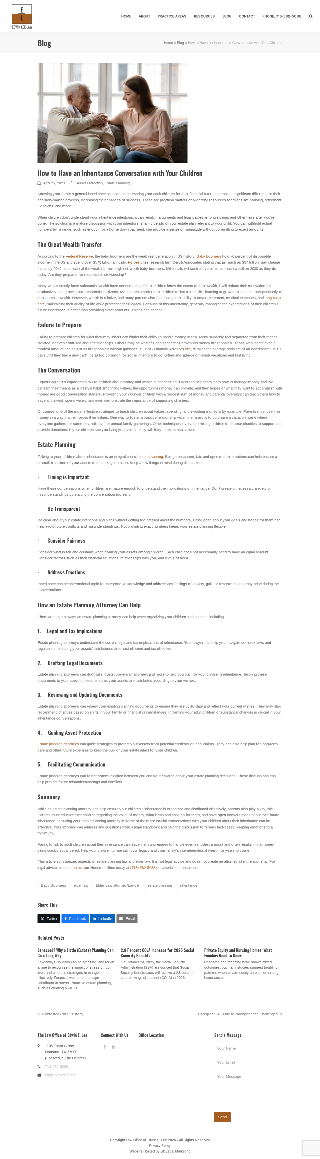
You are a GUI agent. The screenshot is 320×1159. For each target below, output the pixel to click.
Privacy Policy (160, 1146)
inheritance (188, 885)
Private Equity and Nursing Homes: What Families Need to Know (238, 953)
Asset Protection (90, 183)
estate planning (150, 456)
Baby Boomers (53, 885)
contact (76, 867)
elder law (81, 885)
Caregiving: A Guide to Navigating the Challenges (238, 1014)
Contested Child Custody (61, 1014)
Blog (180, 43)
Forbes (134, 262)
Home (168, 43)
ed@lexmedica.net (60, 1075)
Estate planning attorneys (58, 744)
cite (188, 349)
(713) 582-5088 (142, 867)
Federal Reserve (79, 256)
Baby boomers (208, 256)
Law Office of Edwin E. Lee (146, 1140)
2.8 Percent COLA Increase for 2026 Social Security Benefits (157, 953)
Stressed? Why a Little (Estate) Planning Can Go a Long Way (76, 953)
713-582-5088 (56, 1066)
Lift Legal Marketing (175, 1151)
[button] (310, 16)
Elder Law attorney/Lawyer (118, 885)
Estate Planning (117, 183)
